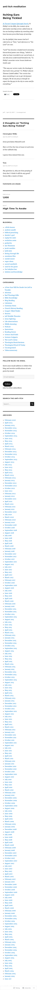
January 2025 (10, 425)
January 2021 (9, 509)
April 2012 (8, 724)
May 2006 (8, 903)
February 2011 (10, 761)
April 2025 (9, 423)
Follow (7, 384)
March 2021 (9, 504)
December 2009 (11, 798)
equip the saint (10, 238)
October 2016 (10, 583)
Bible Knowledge (11, 298)
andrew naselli (10, 230)
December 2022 (11, 483)
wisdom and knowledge (13, 272)
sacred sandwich (11, 264)
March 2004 (9, 971)
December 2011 (10, 735)
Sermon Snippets (11, 337)
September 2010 (11, 774)
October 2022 (10, 488)
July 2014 (8, 654)
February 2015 (10, 635)
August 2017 (9, 564)
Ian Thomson (10, 246)
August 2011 (9, 745)
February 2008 (10, 848)
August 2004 (9, 958)
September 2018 (11, 530)
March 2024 (9, 446)
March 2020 (9, 517)
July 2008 (8, 835)
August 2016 (9, 588)
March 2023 (9, 475)
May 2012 (8, 722)
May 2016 (8, 596)
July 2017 (8, 567)
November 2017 (10, 556)
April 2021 (8, 501)
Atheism (8, 293)
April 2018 (8, 543)
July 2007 (8, 866)
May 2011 (8, 753)
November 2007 (11, 855)
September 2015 (11, 617)
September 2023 (11, 459)
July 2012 (8, 716)
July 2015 (8, 622)
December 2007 (10, 853)
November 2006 (11, 887)
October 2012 (10, 709)
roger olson (9, 261)
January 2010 (9, 795)
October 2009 (10, 803)
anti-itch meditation (14, 6)
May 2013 (8, 690)
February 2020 (10, 520)
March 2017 (9, 577)
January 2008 (10, 850)
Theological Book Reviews (14, 342)
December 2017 (10, 554)
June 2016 (8, 593)
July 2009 (8, 811)
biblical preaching (11, 232)
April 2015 (8, 630)
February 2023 (10, 478)
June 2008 (8, 837)
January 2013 (9, 701)
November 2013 (10, 674)
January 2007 (10, 882)
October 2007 (10, 858)
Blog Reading (10, 300)
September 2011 (11, 743)
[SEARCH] (32, 404)
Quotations (9, 329)
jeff (4, 112)
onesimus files (10, 256)
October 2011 (9, 740)
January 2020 (10, 522)
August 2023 (9, 462)
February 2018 (10, 549)
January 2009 (10, 827)
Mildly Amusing (11, 324)
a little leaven (10, 227)
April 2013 (8, 693)
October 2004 (10, 953)
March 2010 (9, 790)
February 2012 (10, 730)
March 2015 (9, 633)
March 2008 (9, 845)
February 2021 (10, 507)
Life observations (11, 321)
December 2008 (11, 829)
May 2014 (8, 659)
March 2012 (9, 727)
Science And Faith (11, 334)
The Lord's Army (11, 340)
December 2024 (11, 428)
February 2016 (10, 604)
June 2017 (8, 570)
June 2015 (8, 625)
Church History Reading (14, 308)
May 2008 (8, 840)
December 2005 (11, 916)
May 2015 (8, 627)
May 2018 (8, 541)
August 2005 (9, 926)
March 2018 (9, 546)
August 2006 (9, 895)
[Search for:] (16, 404)
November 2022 (11, 486)
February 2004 (10, 974)
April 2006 (9, 905)
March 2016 (9, 601)
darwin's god (10, 235)
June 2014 (8, 656)
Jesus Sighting (10, 319)
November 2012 (11, 706)
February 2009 (10, 824)
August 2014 (9, 651)
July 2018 (8, 535)
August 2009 (9, 808)
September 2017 (11, 562)
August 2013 (9, 682)
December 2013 (10, 672)
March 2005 (9, 939)
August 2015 (9, 619)
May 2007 (8, 871)
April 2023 (8, 472)
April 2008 (9, 842)
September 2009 (11, 806)
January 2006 (10, 913)
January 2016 (10, 606)
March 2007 (9, 876)
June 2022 (8, 491)
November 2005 (11, 918)
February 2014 (10, 667)
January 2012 (9, 732)
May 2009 (8, 816)
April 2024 (9, 444)
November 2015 (11, 612)
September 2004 (11, 955)
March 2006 (9, 908)
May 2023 (8, 470)
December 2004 (11, 947)
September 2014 (11, 648)
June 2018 (8, 538)
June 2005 (8, 932)
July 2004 (8, 960)
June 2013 (8, 688)
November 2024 (11, 431)
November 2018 (11, 525)
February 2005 (10, 942)
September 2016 (11, 585)
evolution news (10, 240)
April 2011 (8, 756)
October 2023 (10, 457)
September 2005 (11, 924)
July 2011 (8, 748)
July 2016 (8, 591)
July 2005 (8, 929)
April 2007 (8, 874)
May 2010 (8, 785)
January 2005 (10, 945)
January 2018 (9, 551)
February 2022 (10, 493)
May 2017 (8, 572)
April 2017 (8, 575)
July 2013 (8, 685)
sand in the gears (11, 267)
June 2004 (8, 963)
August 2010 (9, 777)
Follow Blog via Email (14, 361)
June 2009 (8, 814)
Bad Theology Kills (12, 295)
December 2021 (10, 499)
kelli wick (8, 251)
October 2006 (10, 890)
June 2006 (8, 900)
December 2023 (10, 452)
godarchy (8, 243)
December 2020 (11, 512)
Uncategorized (21, 112)
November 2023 (11, 454)
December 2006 (11, 884)
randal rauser (10, 259)
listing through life (12, 253)
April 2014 (8, 661)
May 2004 (8, 966)
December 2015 (10, 609)
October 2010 (10, 772)
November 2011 (10, 737)
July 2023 (8, 465)
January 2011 (9, 764)
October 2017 (10, 559)
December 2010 (10, 766)
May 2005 (8, 934)
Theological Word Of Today (15, 345)
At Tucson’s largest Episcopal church (15, 24)
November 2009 (11, 800)
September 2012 (11, 711)
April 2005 (9, 937)
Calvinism (8, 303)
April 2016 (8, 598)
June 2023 (8, 467)
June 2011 (8, 751)
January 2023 (10, 480)
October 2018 (10, 528)
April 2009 (9, 819)
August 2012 (9, 714)
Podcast (8, 327)
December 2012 (10, 703)
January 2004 (10, 976)
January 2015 (9, 638)
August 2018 (9, 533)
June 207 (8, 979)
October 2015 (10, 614)
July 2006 (8, 897)
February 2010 (10, 793)
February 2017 (10, 580)
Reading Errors (10, 332)
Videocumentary (11, 350)
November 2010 (11, 769)
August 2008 (9, 832)
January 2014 (9, 669)
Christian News (10, 306)
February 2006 (10, 911)
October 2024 (10, 433)
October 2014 (10, 646)
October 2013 (10, 677)
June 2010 (8, 782)
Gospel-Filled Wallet (12, 311)
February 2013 (10, 698)
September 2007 (11, 861)
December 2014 (10, 640)
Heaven (7, 314)
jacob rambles (10, 248)
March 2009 (9, 821)
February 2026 (10, 420)
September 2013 (11, 680)
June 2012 (8, 719)
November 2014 (11, 643)
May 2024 (8, 441)
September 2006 (11, 892)
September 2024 (11, 436)
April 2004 (9, 968)
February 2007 (10, 879)
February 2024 (10, 449)
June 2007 (8, 869)
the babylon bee (11, 269)
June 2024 (8, 438)
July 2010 (8, 779)
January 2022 (10, 496)
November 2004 (11, 950)
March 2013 (9, 695)
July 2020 (8, 514)
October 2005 (10, 921)
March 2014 (9, 664)
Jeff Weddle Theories (12, 316)
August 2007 (9, 863)
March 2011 (9, 758)
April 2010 (8, 787)
